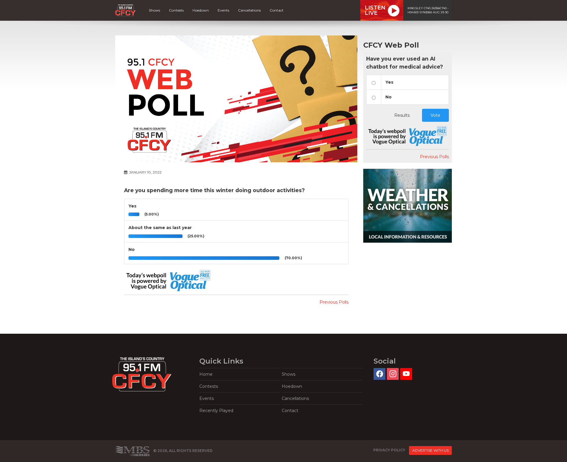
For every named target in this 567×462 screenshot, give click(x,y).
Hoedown (201, 10)
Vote (435, 115)
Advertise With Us (430, 450)
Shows (154, 10)
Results (402, 115)
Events (223, 10)
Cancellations (249, 10)
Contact (277, 10)
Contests (176, 10)
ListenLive (375, 10)
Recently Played (216, 410)
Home (206, 374)
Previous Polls (334, 302)
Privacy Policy (389, 450)
